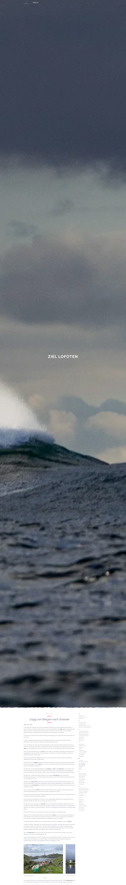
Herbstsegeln (82, 795)
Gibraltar (81, 799)
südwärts (81, 756)
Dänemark (81, 784)
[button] (21, 860)
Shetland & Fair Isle (84, 732)
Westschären (82, 782)
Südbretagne (82, 724)
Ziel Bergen (82, 763)
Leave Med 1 (82, 807)
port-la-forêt (82, 722)
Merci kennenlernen (84, 789)
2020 (79, 786)
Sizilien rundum (83, 805)
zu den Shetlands (83, 731)
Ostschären (82, 779)
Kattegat (81, 794)
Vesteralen (82, 750)
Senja (80, 748)
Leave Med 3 (82, 810)
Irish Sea (81, 737)
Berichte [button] (35, 2)
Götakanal (81, 781)
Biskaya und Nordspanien (85, 727)
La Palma (81, 760)
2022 (79, 758)
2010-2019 (80, 797)
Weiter (51, 713)
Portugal (81, 718)
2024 (79, 729)
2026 (79, 713)
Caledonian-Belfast (84, 735)
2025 (79, 720)
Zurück (48, 713)
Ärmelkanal (82, 738)
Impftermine (82, 776)
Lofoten (81, 766)
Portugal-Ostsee (83, 788)
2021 (79, 771)
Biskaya (81, 802)
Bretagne (81, 740)
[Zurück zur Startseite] (27, 2)
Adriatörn (81, 804)
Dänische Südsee (83, 792)
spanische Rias (82, 717)
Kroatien (81, 801)
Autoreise (81, 715)
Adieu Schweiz (82, 773)
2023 (79, 742)
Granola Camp (82, 745)
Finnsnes (81, 747)
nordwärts (82, 744)
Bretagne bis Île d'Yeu (84, 725)
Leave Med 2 (82, 808)
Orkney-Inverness (83, 734)
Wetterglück (82, 753)
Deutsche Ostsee (83, 791)
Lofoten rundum (83, 751)
